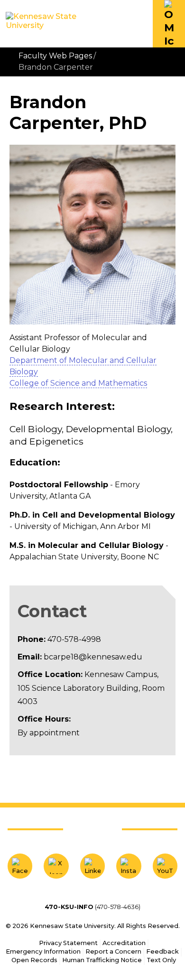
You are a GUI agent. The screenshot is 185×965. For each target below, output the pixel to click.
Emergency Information (43, 951)
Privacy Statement (68, 942)
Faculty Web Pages (55, 55)
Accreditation (124, 942)
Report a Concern (113, 951)
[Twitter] (56, 866)
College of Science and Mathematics (78, 383)
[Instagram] (128, 866)
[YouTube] (165, 866)
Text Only (161, 960)
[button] (169, 23)
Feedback (162, 951)
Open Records (34, 960)
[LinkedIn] (92, 866)
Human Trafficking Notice (102, 960)
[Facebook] (20, 866)
